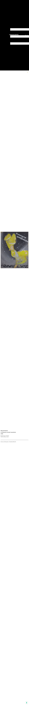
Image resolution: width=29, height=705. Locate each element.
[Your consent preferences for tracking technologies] (26, 702)
